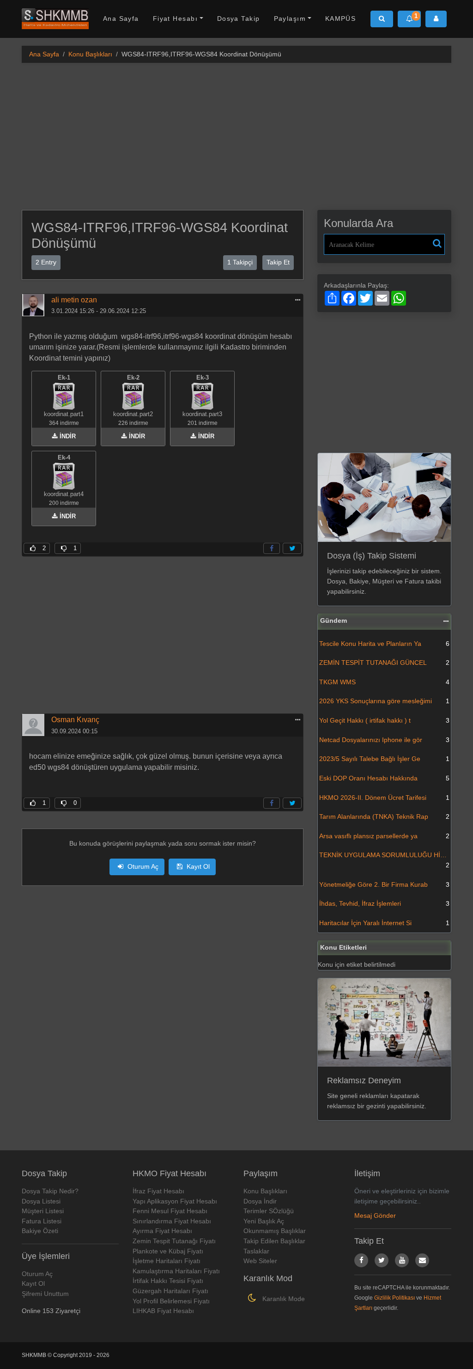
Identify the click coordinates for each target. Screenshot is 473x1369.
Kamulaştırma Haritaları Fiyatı (176, 1271)
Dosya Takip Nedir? (50, 1191)
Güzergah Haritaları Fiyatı (170, 1291)
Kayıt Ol (197, 866)
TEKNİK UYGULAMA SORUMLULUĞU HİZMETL (385, 860)
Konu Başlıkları (90, 54)
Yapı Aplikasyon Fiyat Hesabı (175, 1201)
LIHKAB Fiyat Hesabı (163, 1310)
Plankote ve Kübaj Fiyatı (168, 1251)
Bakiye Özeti (40, 1230)
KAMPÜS (340, 18)
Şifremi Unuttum (45, 1293)
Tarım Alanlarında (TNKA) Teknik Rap (384, 816)
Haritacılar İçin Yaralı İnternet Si (384, 923)
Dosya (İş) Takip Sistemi (371, 555)
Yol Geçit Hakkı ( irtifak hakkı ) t (384, 720)
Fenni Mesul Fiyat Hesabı (170, 1211)
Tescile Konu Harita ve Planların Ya (384, 643)
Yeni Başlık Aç (263, 1221)
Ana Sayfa (121, 18)
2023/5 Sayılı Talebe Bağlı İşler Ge (384, 758)
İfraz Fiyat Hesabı (158, 1191)
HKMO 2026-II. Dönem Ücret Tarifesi (384, 797)
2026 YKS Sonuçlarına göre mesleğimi (384, 701)
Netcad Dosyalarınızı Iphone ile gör (384, 739)
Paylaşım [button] (290, 18)
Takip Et (278, 262)
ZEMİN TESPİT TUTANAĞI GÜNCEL (384, 662)
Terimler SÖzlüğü (268, 1211)
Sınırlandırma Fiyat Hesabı (172, 1221)
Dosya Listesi (41, 1201)
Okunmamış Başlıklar (274, 1230)
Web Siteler (260, 1261)
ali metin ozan (74, 300)
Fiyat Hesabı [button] (175, 18)
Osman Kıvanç (75, 720)
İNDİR (67, 436)
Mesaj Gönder (375, 1215)
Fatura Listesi (41, 1221)
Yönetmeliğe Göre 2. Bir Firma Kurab (384, 884)
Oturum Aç (142, 866)
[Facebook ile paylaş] (271, 548)
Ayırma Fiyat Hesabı (162, 1230)
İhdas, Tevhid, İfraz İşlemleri (384, 903)
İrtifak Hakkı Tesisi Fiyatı (168, 1280)
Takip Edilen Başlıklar (274, 1241)
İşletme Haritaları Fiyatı (166, 1261)
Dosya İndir (260, 1201)
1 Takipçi (240, 262)
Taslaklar (256, 1251)
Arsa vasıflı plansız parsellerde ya (384, 836)
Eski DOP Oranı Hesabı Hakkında (384, 778)
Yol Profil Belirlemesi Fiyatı (171, 1301)
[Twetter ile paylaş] (292, 548)
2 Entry (46, 262)
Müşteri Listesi (43, 1211)
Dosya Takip (238, 18)
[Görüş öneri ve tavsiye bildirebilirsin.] (422, 1260)
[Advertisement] (236, 135)
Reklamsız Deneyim (364, 1080)
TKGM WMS (384, 682)
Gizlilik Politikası (394, 1298)
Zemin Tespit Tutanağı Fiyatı (174, 1241)
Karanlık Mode (283, 1298)
